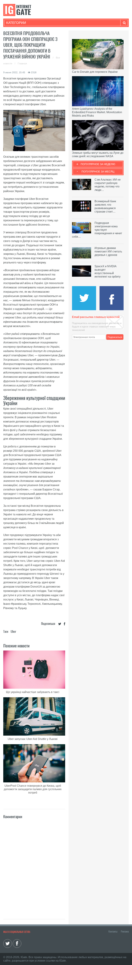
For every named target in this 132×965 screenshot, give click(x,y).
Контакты (112, 931)
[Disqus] (34, 865)
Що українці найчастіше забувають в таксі (32, 692)
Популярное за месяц (97, 171)
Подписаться (115, 337)
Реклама (125, 931)
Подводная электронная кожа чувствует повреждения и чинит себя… (97, 229)
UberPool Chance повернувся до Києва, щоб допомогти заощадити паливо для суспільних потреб (33, 789)
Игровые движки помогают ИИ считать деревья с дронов (108, 251)
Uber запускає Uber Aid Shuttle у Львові (33, 739)
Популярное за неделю (98, 164)
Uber (13, 631)
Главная (22, 63)
